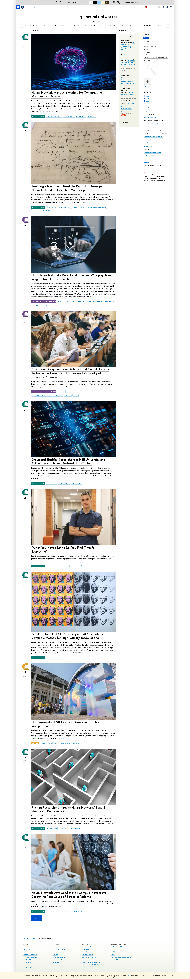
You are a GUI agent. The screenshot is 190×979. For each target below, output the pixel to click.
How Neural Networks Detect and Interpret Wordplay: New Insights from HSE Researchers (71, 277)
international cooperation (53, 116)
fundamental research (78, 207)
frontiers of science (68, 116)
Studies (56, 944)
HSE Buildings (27, 962)
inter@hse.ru (147, 111)
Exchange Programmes (59, 957)
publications (53, 828)
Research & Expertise (150, 46)
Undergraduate (57, 952)
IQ (47, 828)
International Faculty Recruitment (153, 159)
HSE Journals (114, 949)
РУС (157, 7)
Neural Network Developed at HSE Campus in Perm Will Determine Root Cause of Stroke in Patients (69, 895)
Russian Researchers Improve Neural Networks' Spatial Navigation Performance (68, 809)
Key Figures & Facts (28, 949)
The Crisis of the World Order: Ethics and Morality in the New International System (128, 46)
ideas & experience (51, 566)
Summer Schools (57, 960)
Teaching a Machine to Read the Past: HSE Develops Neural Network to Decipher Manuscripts (66, 188)
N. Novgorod (91, 116)
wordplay (44, 305)
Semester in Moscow (58, 962)
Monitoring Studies (87, 954)
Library (113, 954)
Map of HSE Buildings (150, 117)
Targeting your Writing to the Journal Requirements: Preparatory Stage (127, 106)
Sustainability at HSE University (31, 952)
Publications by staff (116, 947)
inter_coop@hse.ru (149, 140)
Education (146, 44)
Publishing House (116, 952)
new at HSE (61, 392)
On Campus (147, 55)
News (34, 938)
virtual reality (75, 743)
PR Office (147, 143)
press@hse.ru (148, 146)
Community (147, 52)
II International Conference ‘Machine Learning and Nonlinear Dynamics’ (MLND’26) (128, 80)
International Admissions (151, 108)
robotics (76, 395)
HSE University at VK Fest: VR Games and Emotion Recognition (65, 724)
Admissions (147, 41)
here (94, 975)
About (26, 944)
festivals (56, 743)
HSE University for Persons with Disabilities (35, 965)
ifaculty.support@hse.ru (150, 156)
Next (36, 918)
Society (146, 49)
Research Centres (87, 949)
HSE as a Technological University (96, 207)
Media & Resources (118, 944)
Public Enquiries (27, 967)
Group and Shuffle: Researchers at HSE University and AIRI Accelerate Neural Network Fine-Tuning (68, 461)
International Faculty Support (152, 152)
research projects (63, 301)
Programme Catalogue (59, 949)
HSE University (27, 938)
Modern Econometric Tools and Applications (127, 94)
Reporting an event (46, 743)
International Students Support (153, 124)
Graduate (55, 954)
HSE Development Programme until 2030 (156, 57)
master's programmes (72, 392)
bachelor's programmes (88, 392)
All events (125, 122)
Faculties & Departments (30, 954)
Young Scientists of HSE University (80, 566)
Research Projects (87, 952)
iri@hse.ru (147, 162)
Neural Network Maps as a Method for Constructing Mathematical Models (66, 94)
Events (128, 37)
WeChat (148, 96)
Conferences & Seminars (89, 957)
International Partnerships (30, 957)
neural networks (81, 116)
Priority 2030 (147, 60)
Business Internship (58, 965)
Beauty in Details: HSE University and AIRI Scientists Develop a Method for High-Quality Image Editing (67, 636)
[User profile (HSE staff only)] (167, 7)
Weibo (148, 99)
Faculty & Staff (27, 960)
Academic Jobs (86, 960)
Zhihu (147, 101)
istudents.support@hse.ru (151, 127)
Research (85, 944)
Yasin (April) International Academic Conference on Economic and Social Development (92, 964)
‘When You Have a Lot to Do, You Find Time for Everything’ (63, 549)
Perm (85, 911)
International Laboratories (89, 947)
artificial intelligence (102, 392)
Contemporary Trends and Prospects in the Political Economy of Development (128, 63)
